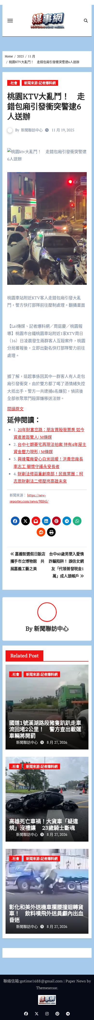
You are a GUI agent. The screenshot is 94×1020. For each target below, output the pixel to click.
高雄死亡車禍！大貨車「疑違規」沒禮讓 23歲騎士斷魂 (43, 824)
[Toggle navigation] (10, 20)
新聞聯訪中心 (32, 130)
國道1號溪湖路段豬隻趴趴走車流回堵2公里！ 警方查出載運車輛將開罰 (45, 729)
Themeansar (46, 987)
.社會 (13, 82)
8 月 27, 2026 (57, 742)
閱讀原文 (15, 409)
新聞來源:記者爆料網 (40, 82)
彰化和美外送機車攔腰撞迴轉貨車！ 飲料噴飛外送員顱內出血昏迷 (46, 913)
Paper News (76, 981)
